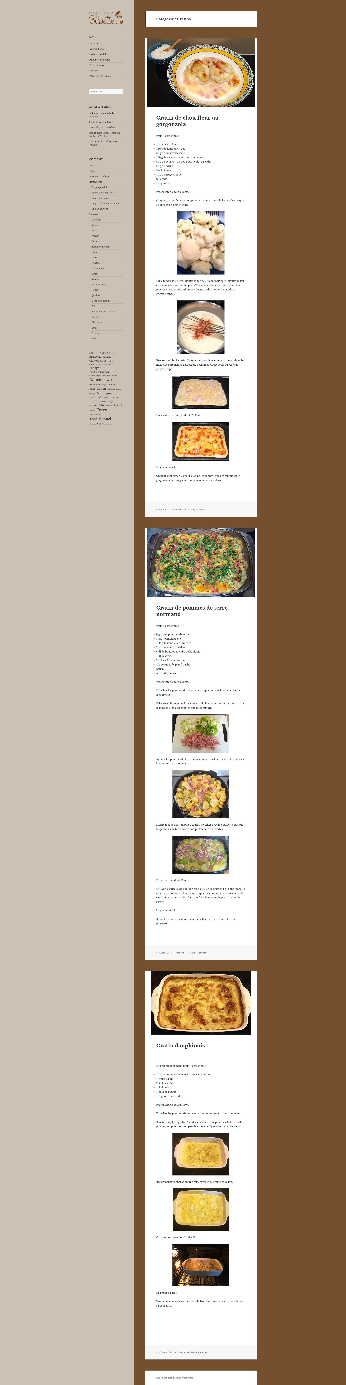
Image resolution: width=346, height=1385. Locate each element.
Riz (93, 230)
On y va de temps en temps (105, 203)
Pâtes (94, 306)
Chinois (94, 360)
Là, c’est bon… (96, 48)
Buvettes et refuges (99, 176)
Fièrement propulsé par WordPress (174, 1377)
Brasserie (95, 356)
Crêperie (107, 364)
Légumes (96, 219)
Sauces (95, 257)
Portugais (110, 402)
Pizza (93, 401)
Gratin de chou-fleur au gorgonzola (187, 121)
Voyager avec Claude (100, 75)
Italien (101, 388)
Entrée (95, 273)
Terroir (103, 409)
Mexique (92, 394)
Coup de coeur (96, 364)
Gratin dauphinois (180, 1045)
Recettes (93, 214)
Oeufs (94, 327)
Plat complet (98, 268)
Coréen (110, 361)
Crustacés (97, 262)
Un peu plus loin (100, 187)
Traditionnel (100, 418)
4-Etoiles (102, 353)
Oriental (107, 397)
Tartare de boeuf (114, 405)
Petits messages (97, 65)
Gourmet (97, 379)
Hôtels (92, 171)
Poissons (102, 401)
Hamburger (94, 384)
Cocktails (103, 361)
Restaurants (95, 181)
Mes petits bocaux (101, 300)
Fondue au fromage (100, 371)
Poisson (95, 235)
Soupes (95, 225)
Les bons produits (98, 54)
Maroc (118, 389)
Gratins (95, 289)
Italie (92, 388)
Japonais (111, 389)
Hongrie (104, 385)
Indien (111, 384)
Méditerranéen (96, 397)
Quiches (96, 295)
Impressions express (102, 192)
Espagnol (95, 368)
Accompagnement (101, 246)
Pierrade (115, 397)
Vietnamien (106, 424)
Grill (109, 380)
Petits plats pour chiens (104, 311)
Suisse (102, 405)
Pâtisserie (97, 322)
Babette (178, 509)
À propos (94, 70)
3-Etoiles (93, 353)
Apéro (95, 316)
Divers (92, 338)
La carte (93, 43)
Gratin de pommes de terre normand (192, 611)
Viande (95, 252)
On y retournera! (100, 198)
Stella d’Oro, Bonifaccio (101, 122)
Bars (91, 165)
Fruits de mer (112, 376)
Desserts (96, 241)
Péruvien (93, 405)
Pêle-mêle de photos (99, 59)
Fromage (96, 333)
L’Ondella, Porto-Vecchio (102, 127)
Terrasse (92, 411)
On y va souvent (100, 208)
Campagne (107, 356)
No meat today (99, 284)
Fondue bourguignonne (97, 376)
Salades (95, 279)
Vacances (95, 423)
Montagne (104, 393)
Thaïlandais (95, 414)
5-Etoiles (110, 353)
